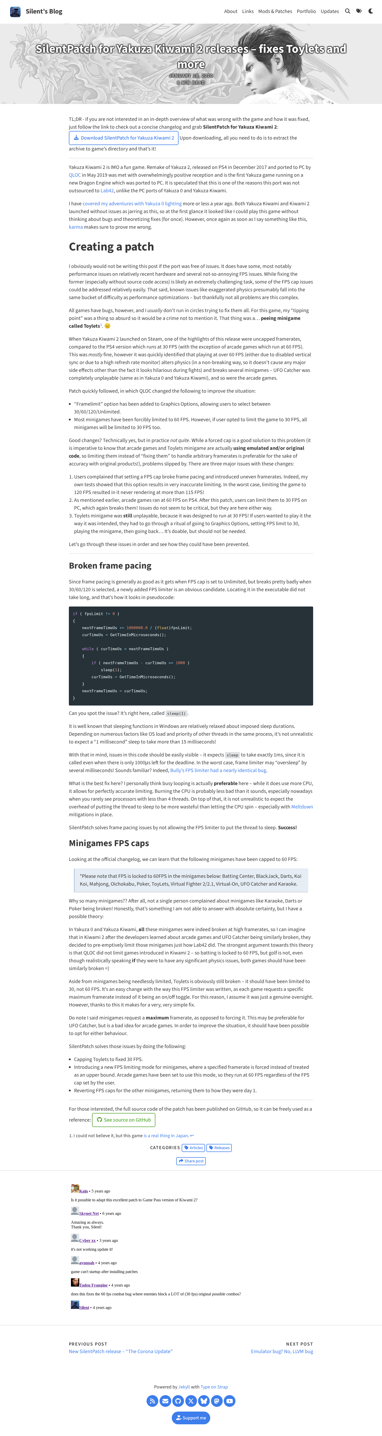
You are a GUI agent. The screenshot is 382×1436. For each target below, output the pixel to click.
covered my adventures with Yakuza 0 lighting (132, 203)
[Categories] (359, 11)
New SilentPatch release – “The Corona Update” (121, 1351)
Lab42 (107, 190)
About (231, 11)
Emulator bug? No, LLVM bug (282, 1351)
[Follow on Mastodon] (217, 1401)
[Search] (348, 11)
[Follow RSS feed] (152, 1401)
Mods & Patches (275, 11)
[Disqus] (191, 1247)
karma (76, 227)
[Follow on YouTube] (229, 1401)
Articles (196, 1148)
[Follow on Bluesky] (204, 1401)
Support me (194, 1418)
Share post (194, 1161)
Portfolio (306, 11)
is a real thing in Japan (166, 1135)
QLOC (75, 175)
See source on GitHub (127, 1120)
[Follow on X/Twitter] (191, 1401)
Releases (222, 1148)
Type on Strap (214, 1387)
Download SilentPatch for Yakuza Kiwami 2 (127, 138)
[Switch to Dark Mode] (371, 11)
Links (248, 11)
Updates (330, 11)
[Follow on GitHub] (178, 1401)
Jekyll (184, 1387)
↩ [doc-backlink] (192, 1135)
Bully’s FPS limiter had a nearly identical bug (218, 770)
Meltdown (302, 807)
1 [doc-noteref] (101, 324)
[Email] (165, 1401)
